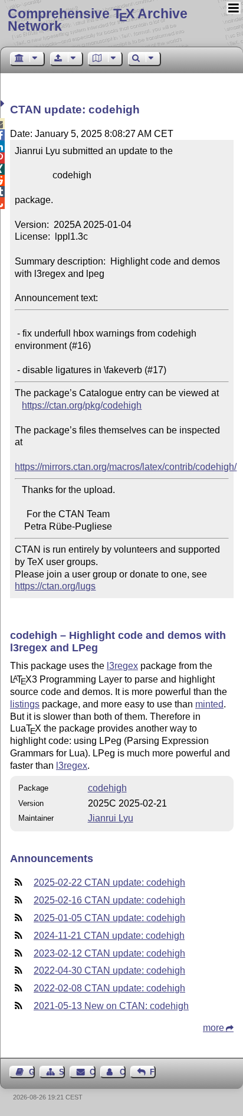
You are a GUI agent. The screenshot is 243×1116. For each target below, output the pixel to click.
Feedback (153, 1072)
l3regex (122, 666)
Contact (92, 1072)
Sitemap (62, 1072)
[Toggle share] (4, 103)
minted (209, 704)
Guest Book (32, 1072)
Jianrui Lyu (110, 818)
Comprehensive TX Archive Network (98, 20)
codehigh (107, 788)
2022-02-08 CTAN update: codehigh (109, 988)
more (213, 1028)
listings (25, 704)
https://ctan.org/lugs (55, 586)
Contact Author (123, 1072)
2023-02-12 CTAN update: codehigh (109, 953)
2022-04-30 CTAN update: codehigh (109, 970)
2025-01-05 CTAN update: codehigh (109, 918)
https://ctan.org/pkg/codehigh (82, 405)
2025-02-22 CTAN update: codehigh (109, 882)
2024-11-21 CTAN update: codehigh (109, 936)
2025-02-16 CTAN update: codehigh (109, 900)
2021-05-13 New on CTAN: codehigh (111, 1006)
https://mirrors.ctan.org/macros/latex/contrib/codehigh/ (126, 467)
